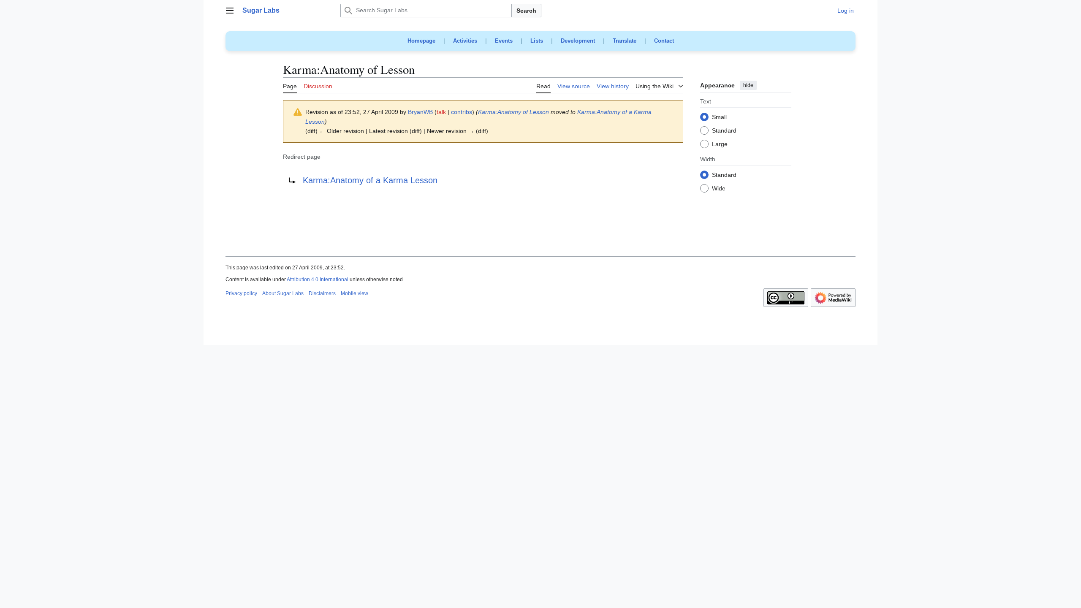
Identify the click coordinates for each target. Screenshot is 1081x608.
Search (526, 10)
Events (504, 41)
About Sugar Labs (283, 293)
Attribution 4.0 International (317, 279)
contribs (461, 112)
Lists (536, 41)
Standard (724, 131)
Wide (718, 188)
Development (578, 41)
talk (441, 112)
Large (720, 144)
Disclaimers (322, 293)
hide (748, 85)
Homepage (421, 41)
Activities (465, 41)
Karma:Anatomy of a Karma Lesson (370, 180)
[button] (229, 10)
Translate (624, 41)
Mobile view (354, 293)
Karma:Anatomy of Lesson (513, 112)
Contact (664, 41)
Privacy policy (241, 293)
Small (719, 117)
